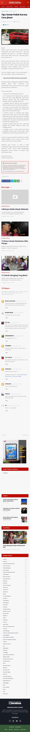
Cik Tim (7, 322)
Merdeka (15, 667)
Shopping (15, 581)
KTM (15, 685)
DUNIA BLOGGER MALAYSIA (15, 572)
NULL (15, 663)
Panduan (15, 561)
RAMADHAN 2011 (15, 680)
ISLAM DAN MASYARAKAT (15, 654)
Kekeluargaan (15, 574)
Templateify (18, 727)
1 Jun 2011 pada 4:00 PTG (17, 357)
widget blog (15, 648)
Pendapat (15, 650)
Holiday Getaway (15, 609)
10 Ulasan (17, 21)
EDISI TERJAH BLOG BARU (15, 637)
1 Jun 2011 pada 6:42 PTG (16, 369)
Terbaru (4, 435)
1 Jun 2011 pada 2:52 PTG (15, 322)
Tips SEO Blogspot (15, 596)
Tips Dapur (23, 6)
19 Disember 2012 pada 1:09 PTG (13, 405)
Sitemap (11, 729)
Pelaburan (15, 615)
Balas (7, 307)
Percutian (15, 583)
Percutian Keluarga (15, 676)
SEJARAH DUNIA (15, 657)
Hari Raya (15, 598)
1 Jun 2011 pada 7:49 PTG (16, 383)
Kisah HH (15, 674)
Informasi (15, 628)
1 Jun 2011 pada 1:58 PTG (18, 312)
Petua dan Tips (15, 670)
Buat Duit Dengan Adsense (15, 626)
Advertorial (15, 587)
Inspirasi (15, 641)
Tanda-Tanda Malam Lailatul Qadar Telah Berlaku (10, 500)
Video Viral (15, 693)
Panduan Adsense (15, 644)
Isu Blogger (15, 652)
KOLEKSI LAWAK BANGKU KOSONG (15, 633)
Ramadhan (15, 592)
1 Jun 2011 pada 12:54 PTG (21, 301)
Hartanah (15, 607)
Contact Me (23, 729)
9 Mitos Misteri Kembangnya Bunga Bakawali (10, 518)
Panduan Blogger (15, 672)
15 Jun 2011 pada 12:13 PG (15, 393)
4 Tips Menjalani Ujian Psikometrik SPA (14, 546)
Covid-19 (15, 622)
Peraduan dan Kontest (15, 659)
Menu (2, 2)
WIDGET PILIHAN (15, 611)
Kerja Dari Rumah (15, 585)
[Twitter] (5, 24)
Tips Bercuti (15, 589)
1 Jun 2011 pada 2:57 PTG (19, 335)
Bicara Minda (15, 613)
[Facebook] (3, 24)
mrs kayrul (8, 357)
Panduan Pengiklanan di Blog (15, 639)
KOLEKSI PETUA (13, 11)
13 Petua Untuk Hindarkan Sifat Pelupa (14, 242)
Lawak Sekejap (15, 630)
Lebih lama (25, 435)
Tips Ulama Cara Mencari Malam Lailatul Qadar (11, 509)
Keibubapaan (15, 602)
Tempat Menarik (15, 578)
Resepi (16, 6)
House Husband (15, 566)
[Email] (8, 24)
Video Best (15, 620)
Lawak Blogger (15, 635)
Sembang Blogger (15, 568)
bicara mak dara (10, 301)
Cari (28, 2)
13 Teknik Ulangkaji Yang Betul (14, 275)
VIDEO (15, 618)
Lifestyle (15, 559)
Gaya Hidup (9, 6)
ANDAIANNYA (9, 336)
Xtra (15, 646)
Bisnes (15, 689)
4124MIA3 (8, 346)
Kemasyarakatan (15, 665)
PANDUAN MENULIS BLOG (15, 563)
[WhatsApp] (15, 181)
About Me (16, 729)
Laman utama (4, 11)
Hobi (28, 6)
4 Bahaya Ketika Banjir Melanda (14, 209)
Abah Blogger (15, 683)
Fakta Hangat (15, 570)
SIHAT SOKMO (15, 687)
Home (3, 6)
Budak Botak (9, 312)
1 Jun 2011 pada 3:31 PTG (16, 345)
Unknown (8, 369)
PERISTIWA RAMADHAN (15, 678)
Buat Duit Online (15, 576)
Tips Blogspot (15, 600)
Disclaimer (10, 171)
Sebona (7, 394)
